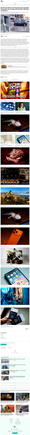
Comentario (2, 337)
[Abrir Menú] (28, 1)
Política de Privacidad (17, 422)
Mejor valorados (10, 347)
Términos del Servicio (17, 421)
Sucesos (14, 366)
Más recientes (4, 347)
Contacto (18, 420)
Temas (11, 422)
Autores (11, 421)
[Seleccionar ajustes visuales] (26, 1)
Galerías (11, 420)
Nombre (2, 334)
